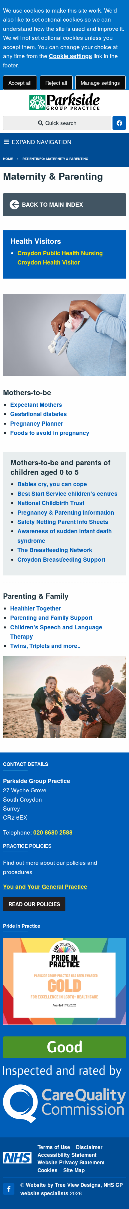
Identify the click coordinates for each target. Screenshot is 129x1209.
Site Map (74, 1170)
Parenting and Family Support (52, 617)
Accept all (20, 82)
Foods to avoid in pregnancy (49, 433)
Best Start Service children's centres (67, 493)
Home (8, 158)
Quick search (60, 122)
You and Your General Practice (45, 886)
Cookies (48, 1170)
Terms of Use (54, 1147)
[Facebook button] (119, 123)
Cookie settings (70, 56)
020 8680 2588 (53, 832)
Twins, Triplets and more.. (45, 646)
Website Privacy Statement (71, 1162)
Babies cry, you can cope (52, 484)
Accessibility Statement (67, 1154)
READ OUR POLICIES (34, 904)
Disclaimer (89, 1147)
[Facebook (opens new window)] (8, 1189)
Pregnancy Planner (36, 423)
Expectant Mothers (36, 405)
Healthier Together (35, 608)
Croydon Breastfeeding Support (61, 559)
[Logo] (64, 101)
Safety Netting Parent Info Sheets (62, 522)
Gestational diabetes (38, 414)
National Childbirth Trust (50, 503)
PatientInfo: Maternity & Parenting (55, 158)
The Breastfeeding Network (54, 550)
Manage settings (100, 82)
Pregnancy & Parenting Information (65, 512)
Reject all (56, 82)
